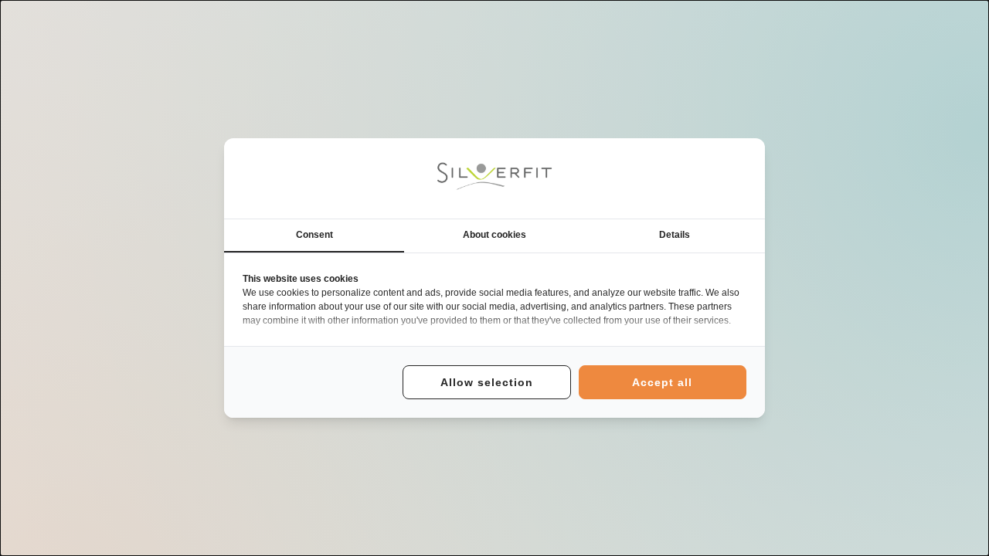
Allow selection (486, 382)
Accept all (662, 382)
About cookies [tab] (494, 234)
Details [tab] (674, 234)
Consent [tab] (314, 234)
